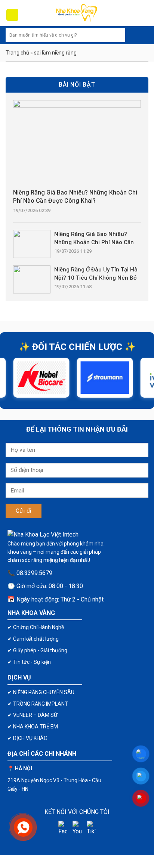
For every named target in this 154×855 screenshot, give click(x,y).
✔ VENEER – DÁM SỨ (32, 715)
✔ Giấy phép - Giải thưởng (37, 650)
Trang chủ (17, 53)
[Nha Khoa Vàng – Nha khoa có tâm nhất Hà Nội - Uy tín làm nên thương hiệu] (77, 13)
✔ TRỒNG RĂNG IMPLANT (37, 704)
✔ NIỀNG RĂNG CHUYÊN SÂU (40, 692)
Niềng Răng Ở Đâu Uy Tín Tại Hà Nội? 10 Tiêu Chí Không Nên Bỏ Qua (96, 274)
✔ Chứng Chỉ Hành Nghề (35, 627)
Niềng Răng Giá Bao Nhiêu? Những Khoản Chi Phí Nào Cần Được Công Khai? (75, 196)
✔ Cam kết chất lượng (33, 639)
